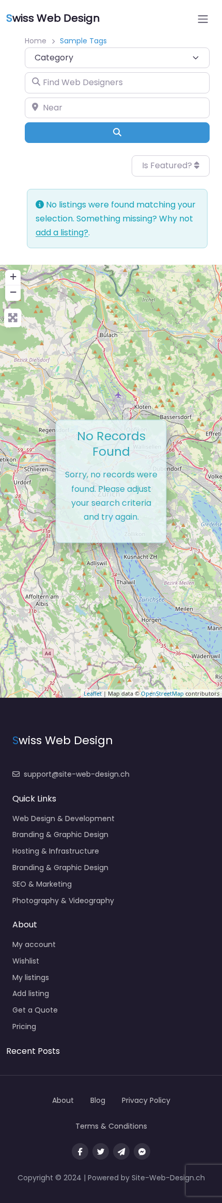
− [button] (13, 291)
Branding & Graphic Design (60, 834)
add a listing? (62, 232)
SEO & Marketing (42, 884)
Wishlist (25, 961)
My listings (30, 977)
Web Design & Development (63, 818)
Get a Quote (35, 1010)
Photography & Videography (63, 900)
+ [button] (13, 276)
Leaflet (93, 693)
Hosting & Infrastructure (55, 851)
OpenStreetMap (162, 693)
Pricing (24, 1026)
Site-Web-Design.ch (168, 1178)
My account (34, 944)
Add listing (30, 993)
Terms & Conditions (111, 1126)
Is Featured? (168, 165)
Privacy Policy (146, 1100)
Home (35, 41)
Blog (97, 1100)
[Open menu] (203, 19)
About (63, 1100)
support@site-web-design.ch (77, 774)
